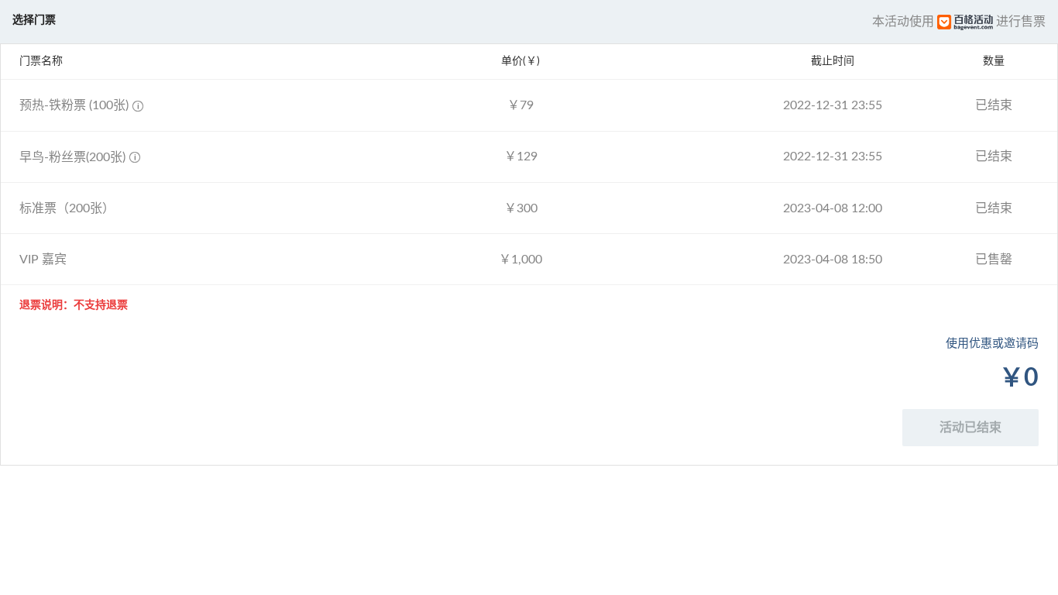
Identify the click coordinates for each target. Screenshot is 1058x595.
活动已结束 (970, 427)
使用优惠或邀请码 (992, 343)
